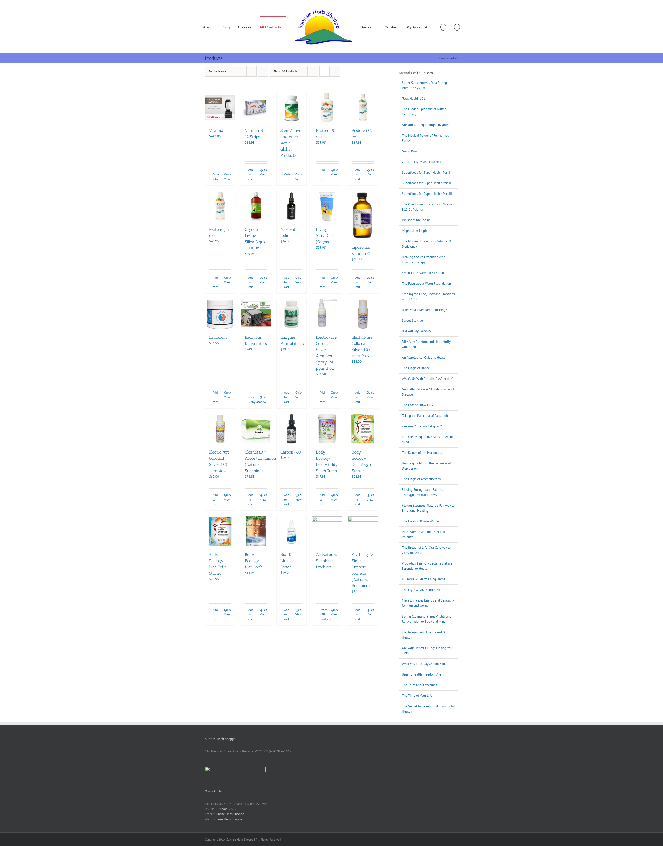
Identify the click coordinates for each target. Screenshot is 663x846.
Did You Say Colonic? (416, 331)
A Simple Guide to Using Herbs (423, 579)
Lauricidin (218, 337)
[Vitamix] (220, 107)
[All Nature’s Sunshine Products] (327, 531)
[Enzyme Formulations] (292, 314)
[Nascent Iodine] (292, 206)
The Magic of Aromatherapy (421, 479)
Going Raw (409, 151)
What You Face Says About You (423, 664)
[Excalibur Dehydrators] (256, 314)
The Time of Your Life (417, 695)
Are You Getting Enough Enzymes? (426, 125)
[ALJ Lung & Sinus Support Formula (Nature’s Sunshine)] (363, 531)
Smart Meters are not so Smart (423, 273)
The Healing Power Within (420, 521)
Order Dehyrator (252, 399)
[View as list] (335, 71)
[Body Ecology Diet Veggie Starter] (363, 429)
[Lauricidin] (220, 314)
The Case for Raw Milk (417, 405)
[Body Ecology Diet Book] (256, 531)
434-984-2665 (225, 809)
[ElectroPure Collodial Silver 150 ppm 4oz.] (220, 429)
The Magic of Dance (416, 368)
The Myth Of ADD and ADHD (422, 590)
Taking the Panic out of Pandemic (425, 415)
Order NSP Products (323, 614)
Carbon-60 (290, 452)
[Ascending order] (263, 71)
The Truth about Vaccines (419, 685)
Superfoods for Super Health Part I (426, 172)
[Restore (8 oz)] (327, 107)
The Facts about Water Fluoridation (426, 283)
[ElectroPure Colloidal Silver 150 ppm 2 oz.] (363, 314)
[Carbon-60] (292, 429)
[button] (457, 27)
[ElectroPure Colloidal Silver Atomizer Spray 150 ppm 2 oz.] (327, 314)
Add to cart (250, 174)
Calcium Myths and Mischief (421, 162)
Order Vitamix (216, 176)
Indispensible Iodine (416, 220)
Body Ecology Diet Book (253, 560)
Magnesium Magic (414, 230)
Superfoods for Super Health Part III (427, 193)
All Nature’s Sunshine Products (326, 560)
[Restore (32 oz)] (363, 107)
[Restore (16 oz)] (220, 206)
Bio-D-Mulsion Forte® (287, 560)
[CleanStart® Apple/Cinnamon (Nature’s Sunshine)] (256, 429)
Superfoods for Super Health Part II (426, 183)
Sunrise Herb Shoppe (229, 814)
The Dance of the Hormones (422, 452)
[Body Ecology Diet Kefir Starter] (220, 531)
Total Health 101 (413, 98)
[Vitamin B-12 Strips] (256, 107)
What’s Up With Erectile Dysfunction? (428, 378)
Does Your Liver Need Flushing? (424, 310)
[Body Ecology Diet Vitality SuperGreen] (327, 429)
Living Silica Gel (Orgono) (324, 235)
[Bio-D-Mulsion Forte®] (292, 531)
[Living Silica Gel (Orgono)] (327, 206)
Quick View (227, 176)
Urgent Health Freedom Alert (422, 674)
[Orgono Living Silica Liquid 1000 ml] (256, 206)
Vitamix (216, 130)
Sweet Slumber (413, 320)
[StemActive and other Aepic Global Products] (292, 107)
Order (287, 174)
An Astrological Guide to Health (424, 357)
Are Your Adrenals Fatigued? (422, 426)
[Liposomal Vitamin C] (363, 215)
